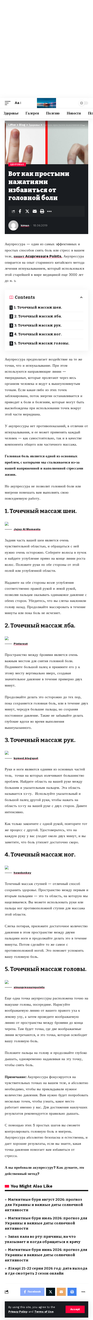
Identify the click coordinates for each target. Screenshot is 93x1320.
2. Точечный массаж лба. (38, 316)
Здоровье (17, 164)
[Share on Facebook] (19, 211)
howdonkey (22, 872)
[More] (49, 211)
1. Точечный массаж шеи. (38, 307)
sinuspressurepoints (29, 987)
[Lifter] (46, 103)
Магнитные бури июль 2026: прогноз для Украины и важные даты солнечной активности (46, 1223)
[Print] (42, 211)
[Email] (34, 211)
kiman (25, 225)
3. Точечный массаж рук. (38, 325)
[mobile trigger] (9, 103)
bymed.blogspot (26, 758)
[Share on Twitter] (27, 211)
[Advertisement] (46, 49)
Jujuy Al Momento (27, 529)
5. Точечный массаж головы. (41, 343)
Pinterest (21, 643)
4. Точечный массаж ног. (38, 334)
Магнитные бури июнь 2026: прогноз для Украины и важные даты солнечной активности (46, 1255)
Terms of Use (43, 1311)
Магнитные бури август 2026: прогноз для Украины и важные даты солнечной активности (44, 1204)
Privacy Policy (17, 1311)
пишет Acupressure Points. (38, 256)
